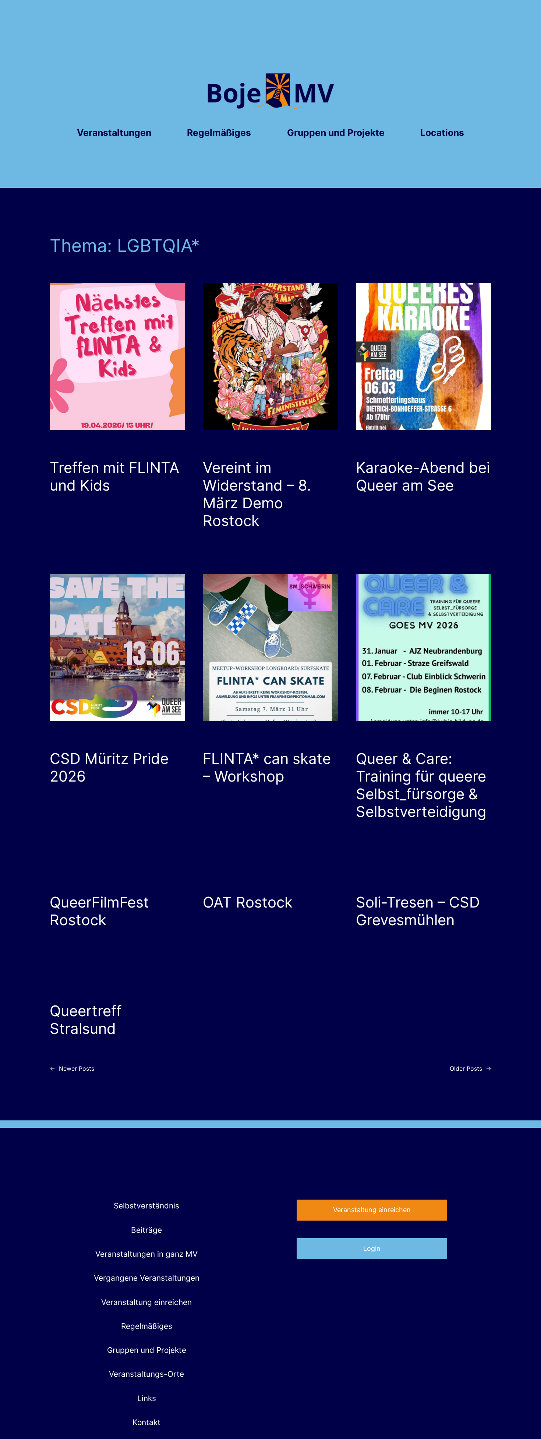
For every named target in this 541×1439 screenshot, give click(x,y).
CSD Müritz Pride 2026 (109, 767)
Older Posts (470, 1068)
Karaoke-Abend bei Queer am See (423, 476)
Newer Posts (72, 1068)
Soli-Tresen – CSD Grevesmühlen (418, 911)
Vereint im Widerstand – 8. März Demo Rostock (257, 494)
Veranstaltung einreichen (372, 1210)
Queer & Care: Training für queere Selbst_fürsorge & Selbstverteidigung (421, 785)
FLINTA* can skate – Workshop (267, 767)
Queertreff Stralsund (85, 1020)
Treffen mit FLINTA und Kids (114, 476)
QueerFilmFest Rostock (99, 911)
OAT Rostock (248, 902)
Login (372, 1248)
